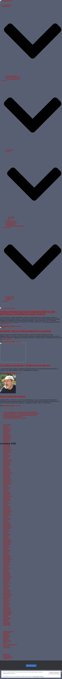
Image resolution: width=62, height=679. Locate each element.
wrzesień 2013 (7, 543)
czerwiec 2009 (7, 614)
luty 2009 (5, 620)
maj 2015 (5, 516)
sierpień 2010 (6, 597)
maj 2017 (5, 486)
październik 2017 (7, 483)
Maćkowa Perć (10, 296)
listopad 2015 (6, 509)
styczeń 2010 (6, 607)
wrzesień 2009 (7, 613)
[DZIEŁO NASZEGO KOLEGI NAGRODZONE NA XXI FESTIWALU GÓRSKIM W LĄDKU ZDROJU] (7, 308)
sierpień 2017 (6, 484)
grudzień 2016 (7, 493)
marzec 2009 (6, 619)
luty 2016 (5, 505)
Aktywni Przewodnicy (12, 76)
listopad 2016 (6, 494)
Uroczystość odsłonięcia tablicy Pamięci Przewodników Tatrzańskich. (21, 413)
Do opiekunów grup (11, 223)
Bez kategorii (6, 633)
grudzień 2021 (7, 446)
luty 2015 (5, 521)
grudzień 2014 (7, 524)
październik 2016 (7, 496)
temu (18, 326)
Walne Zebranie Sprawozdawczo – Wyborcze (15, 418)
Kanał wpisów (7, 655)
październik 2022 (7, 437)
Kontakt (5, 301)
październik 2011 (7, 576)
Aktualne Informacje (8, 631)
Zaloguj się (6, 654)
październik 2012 (7, 559)
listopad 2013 (6, 540)
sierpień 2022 (6, 440)
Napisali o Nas (10, 298)
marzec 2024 (6, 431)
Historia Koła (9, 150)
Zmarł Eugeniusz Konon (13, 396)
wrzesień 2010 (7, 595)
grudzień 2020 (7, 459)
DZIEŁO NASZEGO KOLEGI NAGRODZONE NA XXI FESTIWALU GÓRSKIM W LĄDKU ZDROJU (27, 312)
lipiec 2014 (6, 529)
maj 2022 (5, 442)
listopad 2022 (6, 436)
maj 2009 (5, 616)
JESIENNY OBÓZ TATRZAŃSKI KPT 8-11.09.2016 (25, 331)
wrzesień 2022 (7, 439)
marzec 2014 (6, 535)
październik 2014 (7, 527)
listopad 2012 (6, 557)
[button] (32, 74)
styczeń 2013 (6, 554)
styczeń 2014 (6, 538)
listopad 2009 (6, 610)
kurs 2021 (5, 638)
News (4, 643)
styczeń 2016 (6, 506)
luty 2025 (5, 427)
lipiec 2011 (6, 581)
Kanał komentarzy (8, 657)
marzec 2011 (6, 587)
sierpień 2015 (6, 513)
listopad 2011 (6, 575)
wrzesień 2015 (7, 512)
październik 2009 (7, 611)
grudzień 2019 (7, 469)
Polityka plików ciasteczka (38, 676)
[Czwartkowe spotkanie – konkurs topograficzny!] (13, 361)
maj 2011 (5, 584)
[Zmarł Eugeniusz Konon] (8, 393)
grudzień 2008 (7, 623)
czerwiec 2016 (7, 500)
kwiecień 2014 (7, 534)
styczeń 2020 (6, 468)
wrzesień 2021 (7, 450)
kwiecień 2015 (7, 518)
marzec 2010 (6, 604)
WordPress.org (7, 658)
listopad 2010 (6, 592)
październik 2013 (7, 541)
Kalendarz (12, 217)
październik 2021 (7, 449)
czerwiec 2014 (7, 531)
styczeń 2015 (6, 522)
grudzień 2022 (7, 434)
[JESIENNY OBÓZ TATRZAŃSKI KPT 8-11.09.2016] (2, 327)
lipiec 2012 (6, 563)
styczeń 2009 (6, 622)
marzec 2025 (6, 426)
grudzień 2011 (6, 573)
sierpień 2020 (6, 462)
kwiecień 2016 (7, 503)
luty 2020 (5, 466)
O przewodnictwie (11, 221)
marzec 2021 (6, 456)
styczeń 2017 (6, 491)
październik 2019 (7, 472)
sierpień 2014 (6, 528)
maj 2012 (5, 566)
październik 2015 (7, 510)
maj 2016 (5, 502)
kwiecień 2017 (7, 487)
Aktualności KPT (7, 5)
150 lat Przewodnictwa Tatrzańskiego (12, 416)
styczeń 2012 (6, 572)
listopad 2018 (6, 478)
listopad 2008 (6, 625)
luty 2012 (5, 570)
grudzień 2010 (7, 591)
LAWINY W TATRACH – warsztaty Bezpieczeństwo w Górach (19, 415)
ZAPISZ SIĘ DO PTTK (14, 77)
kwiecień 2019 (7, 474)
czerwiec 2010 (7, 600)
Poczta (11, 218)
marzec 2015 (6, 519)
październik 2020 (7, 461)
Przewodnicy (6, 646)
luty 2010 (5, 606)
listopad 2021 (6, 447)
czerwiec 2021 (7, 452)
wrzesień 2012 (7, 560)
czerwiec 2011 (7, 582)
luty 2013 (5, 553)
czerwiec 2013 (7, 547)
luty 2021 (5, 458)
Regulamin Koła (10, 224)
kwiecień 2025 (7, 424)
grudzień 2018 (7, 477)
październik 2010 (7, 594)
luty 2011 (5, 588)
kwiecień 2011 (7, 585)
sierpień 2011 (6, 579)
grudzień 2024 (7, 428)
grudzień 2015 (7, 507)
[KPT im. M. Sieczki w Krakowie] (6, 0)
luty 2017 (5, 490)
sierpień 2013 (6, 544)
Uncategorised (7, 647)
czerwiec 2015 (7, 515)
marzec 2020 (6, 465)
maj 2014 (5, 532)
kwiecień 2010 (7, 603)
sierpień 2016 (6, 499)
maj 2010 (5, 601)
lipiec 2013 (6, 546)
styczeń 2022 (6, 445)
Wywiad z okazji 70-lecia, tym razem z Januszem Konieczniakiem (20, 412)
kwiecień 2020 (7, 464)
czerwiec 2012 (7, 565)
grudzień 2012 (7, 556)
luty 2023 (5, 433)
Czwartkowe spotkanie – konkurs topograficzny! (25, 365)
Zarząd (8, 220)
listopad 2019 (6, 471)
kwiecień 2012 (7, 568)
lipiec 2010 (6, 598)
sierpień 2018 (6, 481)
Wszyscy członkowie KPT (13, 79)
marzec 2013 (6, 551)
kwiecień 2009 (7, 617)
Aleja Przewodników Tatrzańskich (15, 226)
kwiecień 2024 (7, 430)
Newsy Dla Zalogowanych (10, 644)
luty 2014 (5, 537)
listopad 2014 (6, 525)
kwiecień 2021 (7, 455)
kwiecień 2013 (7, 550)
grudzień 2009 (7, 609)
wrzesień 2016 (7, 497)
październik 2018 (7, 480)
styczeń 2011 (6, 589)
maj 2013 (5, 548)
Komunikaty (6, 637)
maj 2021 (5, 453)
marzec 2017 (6, 488)
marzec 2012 (6, 569)
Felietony (8, 299)
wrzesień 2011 (7, 578)
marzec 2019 (6, 475)
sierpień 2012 (6, 562)
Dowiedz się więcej (5, 323)
